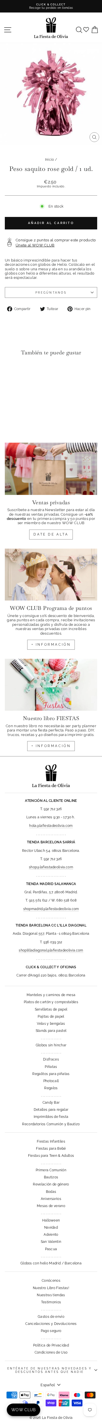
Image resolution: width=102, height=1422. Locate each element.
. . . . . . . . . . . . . (51, 1038)
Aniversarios (51, 1199)
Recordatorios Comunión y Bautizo (51, 1124)
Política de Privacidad (51, 1345)
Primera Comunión (51, 1170)
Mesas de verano (51, 1206)
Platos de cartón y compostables (51, 1002)
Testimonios (51, 1302)
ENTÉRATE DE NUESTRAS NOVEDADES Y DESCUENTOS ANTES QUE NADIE (49, 1370)
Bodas (51, 1192)
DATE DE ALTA (50, 534)
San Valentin (51, 1242)
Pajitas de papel (51, 1017)
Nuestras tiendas (51, 1295)
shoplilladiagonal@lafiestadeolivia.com (51, 950)
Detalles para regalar (51, 1110)
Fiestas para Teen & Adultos (51, 1156)
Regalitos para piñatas (50, 1074)
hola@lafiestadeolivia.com (51, 826)
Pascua (51, 1249)
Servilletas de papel (51, 1009)
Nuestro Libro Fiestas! (51, 1288)
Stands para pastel (51, 1031)
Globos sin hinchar (51, 1045)
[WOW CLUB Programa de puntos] (51, 575)
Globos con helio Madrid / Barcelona (51, 1263)
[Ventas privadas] (51, 469)
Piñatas (51, 1067)
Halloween (51, 1220)
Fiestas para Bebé (51, 1149)
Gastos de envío (51, 1317)
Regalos (51, 1088)
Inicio (49, 160)
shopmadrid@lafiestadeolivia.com (51, 909)
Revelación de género (51, 1184)
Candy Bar (51, 1103)
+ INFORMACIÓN (51, 645)
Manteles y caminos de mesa (51, 995)
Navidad (51, 1227)
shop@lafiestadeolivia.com (51, 867)
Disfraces (51, 1059)
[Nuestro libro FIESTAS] (51, 685)
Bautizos (51, 1177)
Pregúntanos (51, 292)
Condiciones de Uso (51, 1352)
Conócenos (51, 1281)
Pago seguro (51, 1331)
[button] (10, 372)
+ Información (51, 746)
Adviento (51, 1235)
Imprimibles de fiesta (51, 1117)
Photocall (51, 1081)
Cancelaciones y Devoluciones (50, 1324)
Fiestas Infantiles (51, 1141)
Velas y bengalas (51, 1024)
